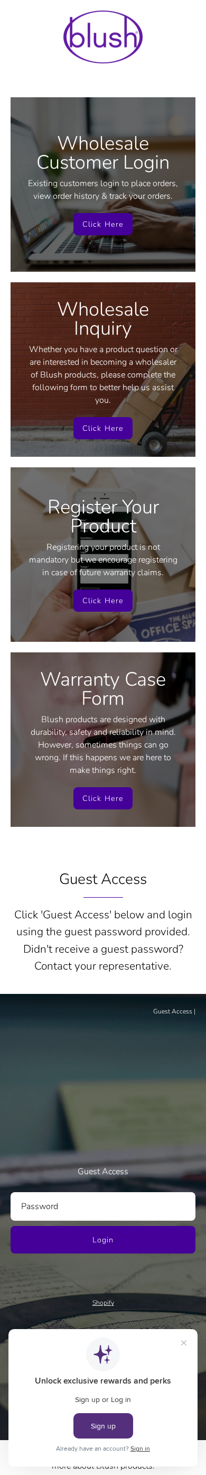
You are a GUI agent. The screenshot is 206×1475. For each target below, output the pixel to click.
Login (103, 1239)
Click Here (103, 224)
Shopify (103, 1302)
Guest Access (172, 1011)
